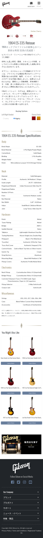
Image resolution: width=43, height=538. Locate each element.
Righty (17, 118)
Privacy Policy (6, 531)
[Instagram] (24, 482)
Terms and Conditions (19, 531)
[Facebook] (13, 482)
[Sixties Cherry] (34, 118)
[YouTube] (30, 482)
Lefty (6, 118)
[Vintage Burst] (38, 118)
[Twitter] (19, 482)
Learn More (10, 363)
